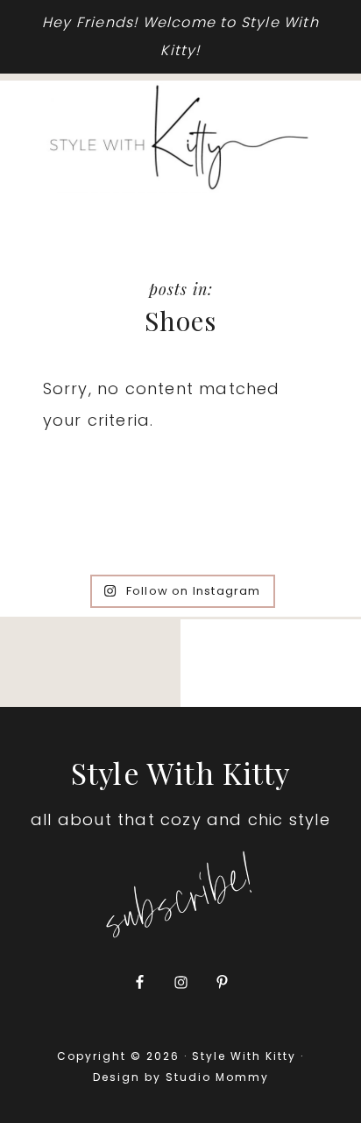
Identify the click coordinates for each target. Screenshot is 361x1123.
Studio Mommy (217, 1077)
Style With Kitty (180, 138)
